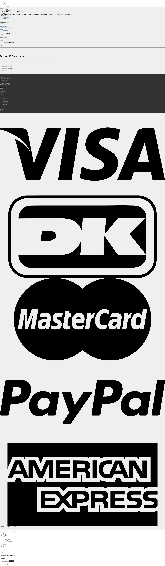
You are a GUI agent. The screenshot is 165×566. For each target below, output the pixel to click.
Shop (1, 88)
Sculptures (7, 6)
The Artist (5, 1)
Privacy (2, 109)
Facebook (5, 98)
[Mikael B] (5, 22)
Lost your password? (5, 564)
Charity (4, 13)
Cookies (2, 111)
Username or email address (7, 555)
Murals (6, 9)
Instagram (5, 104)
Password (3, 558)
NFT (6, 7)
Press (1, 94)
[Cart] (3, 36)
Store (4, 547)
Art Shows (2, 91)
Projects (4, 4)
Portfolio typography (4, 17)
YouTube (5, 101)
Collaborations (8, 541)
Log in (11, 561)
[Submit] (3, 533)
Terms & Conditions (5, 108)
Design (1, 8)
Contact (4, 15)
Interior (6, 5)
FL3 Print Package (4, 18)
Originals (5, 3)
